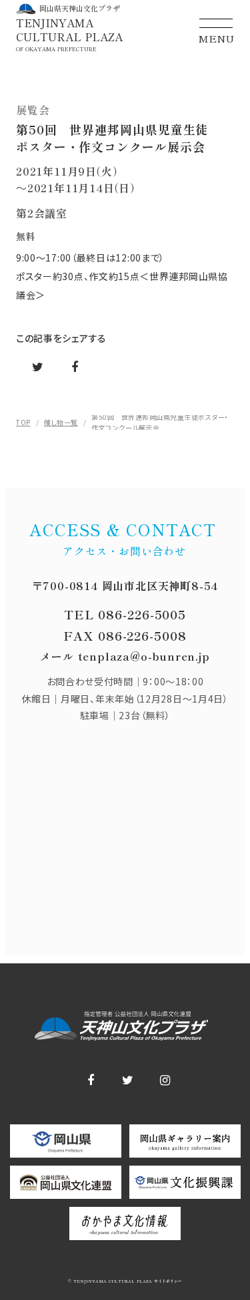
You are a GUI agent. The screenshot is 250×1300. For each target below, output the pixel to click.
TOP (23, 422)
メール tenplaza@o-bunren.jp (124, 656)
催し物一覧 (61, 422)
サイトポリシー (167, 1281)
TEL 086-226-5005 (125, 614)
